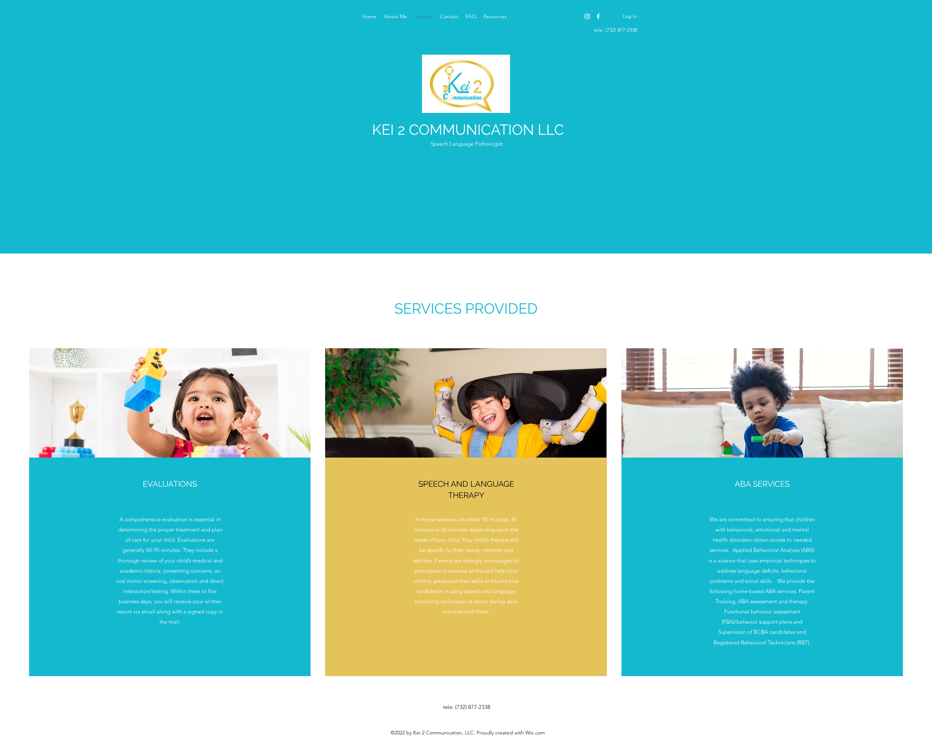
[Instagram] (587, 16)
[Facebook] (598, 16)
